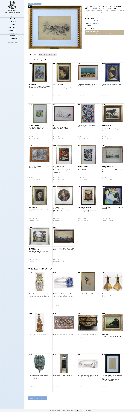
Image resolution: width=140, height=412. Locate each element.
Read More (88, 410)
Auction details (43, 54)
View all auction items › (37, 398)
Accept (79, 410)
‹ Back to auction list (35, 3)
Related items (34, 54)
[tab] (34, 54)
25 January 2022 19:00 (97, 23)
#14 (91, 25)
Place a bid (52, 54)
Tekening (96, 20)
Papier (92, 20)
